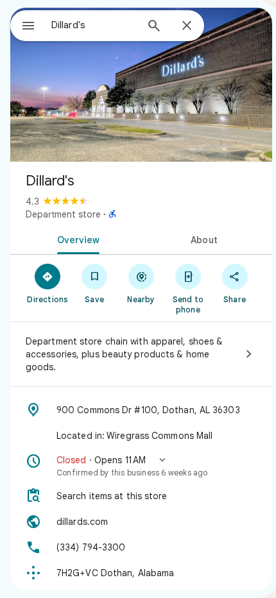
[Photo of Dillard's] (141, 85)
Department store (63, 214)
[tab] (76, 238)
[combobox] (93, 25)
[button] (141, 465)
